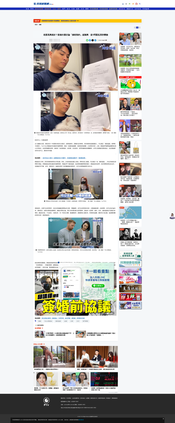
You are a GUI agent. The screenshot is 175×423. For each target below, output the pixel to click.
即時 (32, 9)
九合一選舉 (57, 9)
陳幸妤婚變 (39, 9)
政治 (68, 9)
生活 (82, 9)
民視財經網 (104, 9)
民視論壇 (146, 9)
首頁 (27, 9)
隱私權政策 (81, 419)
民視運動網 (94, 9)
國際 (87, 9)
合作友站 (138, 9)
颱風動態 (48, 9)
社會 (73, 9)
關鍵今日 (130, 9)
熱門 (63, 9)
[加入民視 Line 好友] (87, 282)
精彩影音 (122, 9)
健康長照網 (113, 9)
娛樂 (77, 9)
